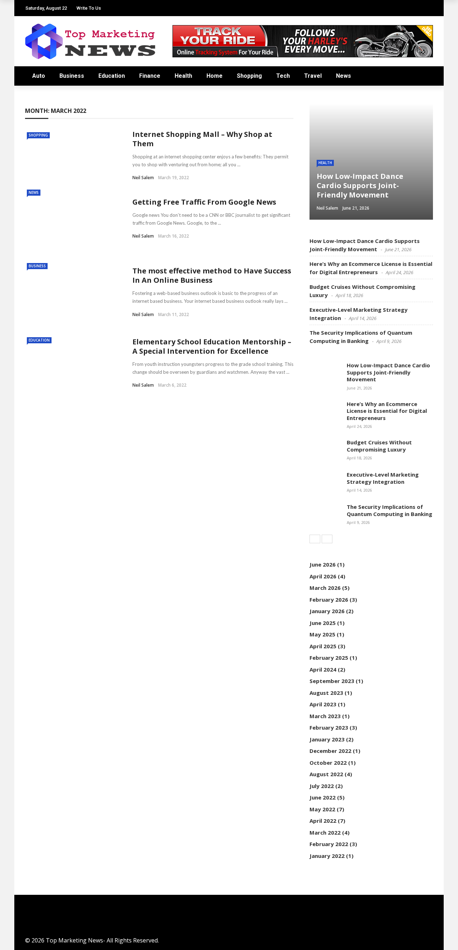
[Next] (327, 539)
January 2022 (327, 855)
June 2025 (323, 622)
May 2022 (322, 809)
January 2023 (327, 739)
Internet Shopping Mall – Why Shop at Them (202, 138)
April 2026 (323, 576)
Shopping (249, 75)
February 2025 (329, 657)
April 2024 (323, 669)
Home (214, 75)
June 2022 (323, 797)
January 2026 (327, 611)
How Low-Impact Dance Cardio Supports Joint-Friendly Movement (388, 372)
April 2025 (323, 646)
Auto (38, 75)
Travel (313, 75)
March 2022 (325, 832)
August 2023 (326, 692)
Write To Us (89, 8)
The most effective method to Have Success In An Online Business (211, 275)
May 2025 (322, 634)
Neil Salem (143, 178)
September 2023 (332, 680)
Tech (283, 75)
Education (111, 75)
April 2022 (323, 820)
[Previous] (315, 539)
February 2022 (329, 844)
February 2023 (329, 727)
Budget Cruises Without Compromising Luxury (379, 446)
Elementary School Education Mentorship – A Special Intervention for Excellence (211, 346)
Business (71, 75)
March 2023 (325, 716)
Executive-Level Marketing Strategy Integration (383, 478)
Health (183, 75)
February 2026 (329, 599)
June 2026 (323, 564)
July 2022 (322, 785)
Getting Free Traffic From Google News (204, 202)
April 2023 (323, 704)
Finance (149, 75)
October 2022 (328, 762)
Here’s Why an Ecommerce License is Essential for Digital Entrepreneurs (387, 410)
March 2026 (325, 587)
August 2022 (326, 774)
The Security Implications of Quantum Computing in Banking (389, 510)
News (343, 75)
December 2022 (330, 750)
